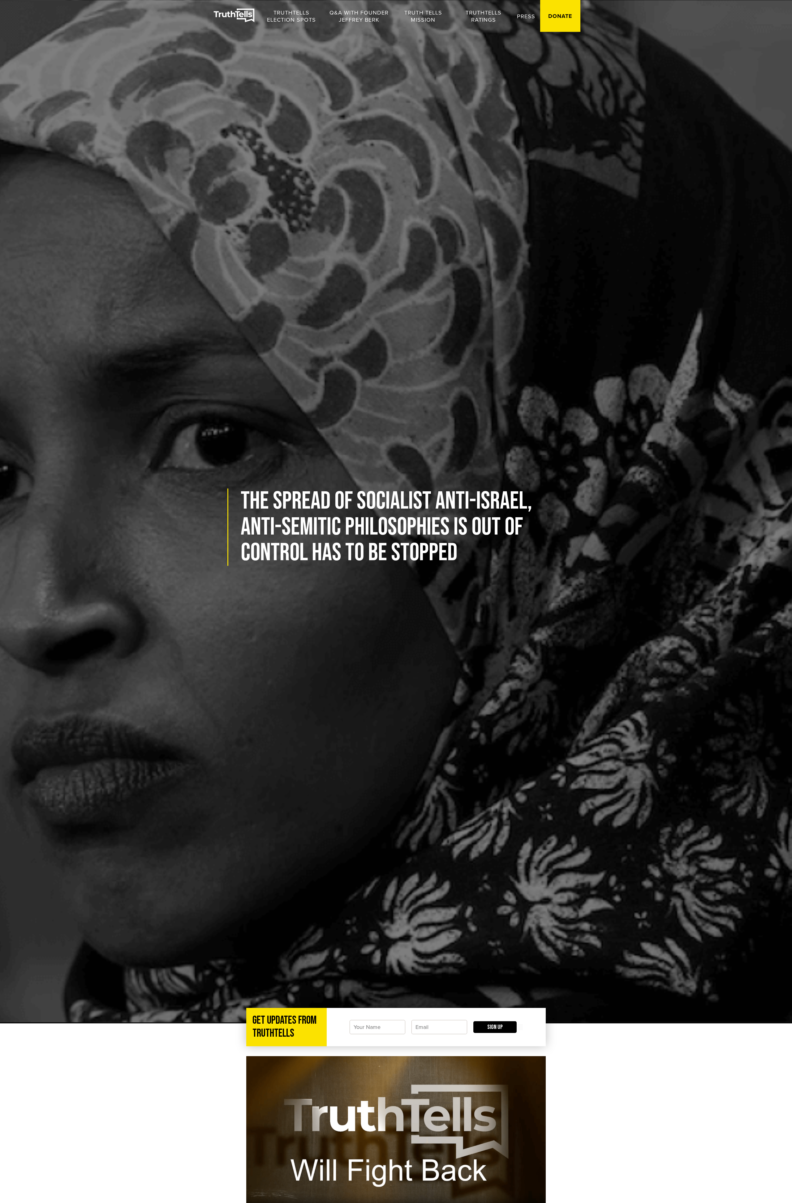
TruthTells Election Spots (291, 16)
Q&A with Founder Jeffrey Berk (359, 16)
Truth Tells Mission (423, 16)
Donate (560, 16)
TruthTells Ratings (483, 16)
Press (526, 16)
